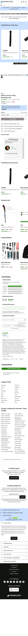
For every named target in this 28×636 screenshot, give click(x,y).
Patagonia (3, 385)
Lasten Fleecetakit (19, 415)
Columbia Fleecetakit (20, 426)
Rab (2, 389)
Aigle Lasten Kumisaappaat (18, 418)
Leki (2, 93)
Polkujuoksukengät (5, 442)
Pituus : (3, 112)
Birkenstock (17, 400)
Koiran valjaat (18, 441)
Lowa (2, 392)
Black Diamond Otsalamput (18, 429)
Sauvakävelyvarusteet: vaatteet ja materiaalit (12, 459)
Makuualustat (4, 427)
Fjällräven (17, 385)
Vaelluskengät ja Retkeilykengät (5, 439)
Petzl (16, 402)
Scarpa (16, 389)
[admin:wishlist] (25, 119)
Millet (2, 396)
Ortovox (3, 387)
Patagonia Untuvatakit (20, 453)
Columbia (17, 387)
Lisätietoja (4, 109)
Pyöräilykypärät (4, 449)
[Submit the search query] (26, 5)
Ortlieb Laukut (18, 445)
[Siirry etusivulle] (2, 459)
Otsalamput (4, 429)
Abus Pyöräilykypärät (19, 451)
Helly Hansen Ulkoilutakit (20, 424)
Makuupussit (4, 431)
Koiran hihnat (18, 443)
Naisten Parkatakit (5, 415)
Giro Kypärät (17, 437)
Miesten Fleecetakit (5, 423)
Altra (2, 394)
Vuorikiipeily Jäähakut (6, 436)
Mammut (17, 392)
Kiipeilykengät (4, 445)
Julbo (16, 394)
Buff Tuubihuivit (18, 449)
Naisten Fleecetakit (5, 417)
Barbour (3, 402)
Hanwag (17, 398)
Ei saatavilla (12, 119)
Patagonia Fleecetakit (20, 421)
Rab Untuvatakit (18, 439)
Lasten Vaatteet (18, 413)
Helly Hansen (4, 400)
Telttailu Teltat (4, 425)
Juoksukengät (4, 443)
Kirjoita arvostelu (16, 99)
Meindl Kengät (18, 432)
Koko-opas (24, 112)
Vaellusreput (4, 434)
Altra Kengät (17, 447)
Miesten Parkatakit (5, 421)
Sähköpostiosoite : (14, 494)
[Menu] (1, 5)
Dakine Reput (18, 433)
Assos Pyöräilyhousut (19, 435)
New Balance (18, 396)
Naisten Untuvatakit (5, 413)
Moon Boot (3, 398)
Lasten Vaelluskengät (6, 447)
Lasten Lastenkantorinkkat (7, 451)
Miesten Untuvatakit (5, 419)
